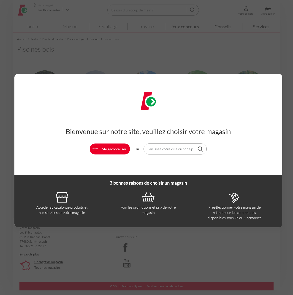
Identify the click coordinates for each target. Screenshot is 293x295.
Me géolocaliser (114, 149)
